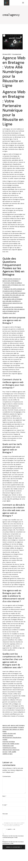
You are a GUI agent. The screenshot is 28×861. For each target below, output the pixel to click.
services (5, 752)
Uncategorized (16, 54)
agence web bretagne (17, 725)
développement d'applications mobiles (11, 738)
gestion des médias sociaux (10, 743)
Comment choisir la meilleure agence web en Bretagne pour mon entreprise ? (13, 285)
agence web (6, 725)
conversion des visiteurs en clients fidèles (13, 730)
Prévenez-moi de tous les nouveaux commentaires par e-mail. (13, 836)
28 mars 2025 (6, 54)
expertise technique (8, 741)
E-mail (4, 805)
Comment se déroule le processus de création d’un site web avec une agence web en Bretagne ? (13, 295)
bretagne (21, 727)
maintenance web (8, 746)
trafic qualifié (12, 752)
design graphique (7, 735)
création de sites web (9, 733)
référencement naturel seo (10, 750)
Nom (4, 796)
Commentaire (6, 776)
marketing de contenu (9, 748)
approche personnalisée (10, 727)
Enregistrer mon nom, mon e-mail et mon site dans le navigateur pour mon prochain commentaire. (14, 824)
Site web (5, 814)
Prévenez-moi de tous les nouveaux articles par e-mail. (13, 842)
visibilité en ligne (7, 754)
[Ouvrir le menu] (23, 3)
